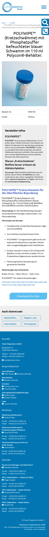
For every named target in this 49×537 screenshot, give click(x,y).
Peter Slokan (9, 374)
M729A (13, 285)
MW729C (31, 285)
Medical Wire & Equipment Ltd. (12, 318)
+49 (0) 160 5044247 (16, 511)
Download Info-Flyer (28, 296)
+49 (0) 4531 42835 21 (17, 421)
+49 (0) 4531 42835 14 (17, 471)
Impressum (24, 524)
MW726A (33, 282)
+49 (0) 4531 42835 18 (16, 451)
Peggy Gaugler (9, 480)
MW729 (5, 285)
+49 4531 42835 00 (16, 354)
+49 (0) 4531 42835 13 (17, 436)
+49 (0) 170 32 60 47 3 (16, 439)
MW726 (24, 282)
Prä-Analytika (30, 324)
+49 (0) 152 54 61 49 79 (17, 424)
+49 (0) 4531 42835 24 (17, 509)
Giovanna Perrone (11, 386)
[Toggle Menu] (43, 7)
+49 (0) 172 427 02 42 (16, 474)
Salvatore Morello (24, 374)
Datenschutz (34, 524)
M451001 (6, 282)
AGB (43, 524)
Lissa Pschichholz (11, 432)
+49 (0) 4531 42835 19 (17, 496)
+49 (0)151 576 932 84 (17, 499)
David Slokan (9, 447)
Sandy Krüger (9, 395)
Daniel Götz (8, 505)
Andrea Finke (9, 417)
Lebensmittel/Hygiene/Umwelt (12, 324)
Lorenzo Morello (10, 404)
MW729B (21, 285)
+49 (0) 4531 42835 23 (17, 484)
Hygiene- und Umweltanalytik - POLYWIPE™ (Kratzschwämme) (32, 318)
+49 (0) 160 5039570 (16, 486)
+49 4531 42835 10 (15, 356)
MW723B (15, 282)
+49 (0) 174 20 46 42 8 (16, 454)
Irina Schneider (10, 389)
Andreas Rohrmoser (12, 492)
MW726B (42, 282)
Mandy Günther (10, 397)
